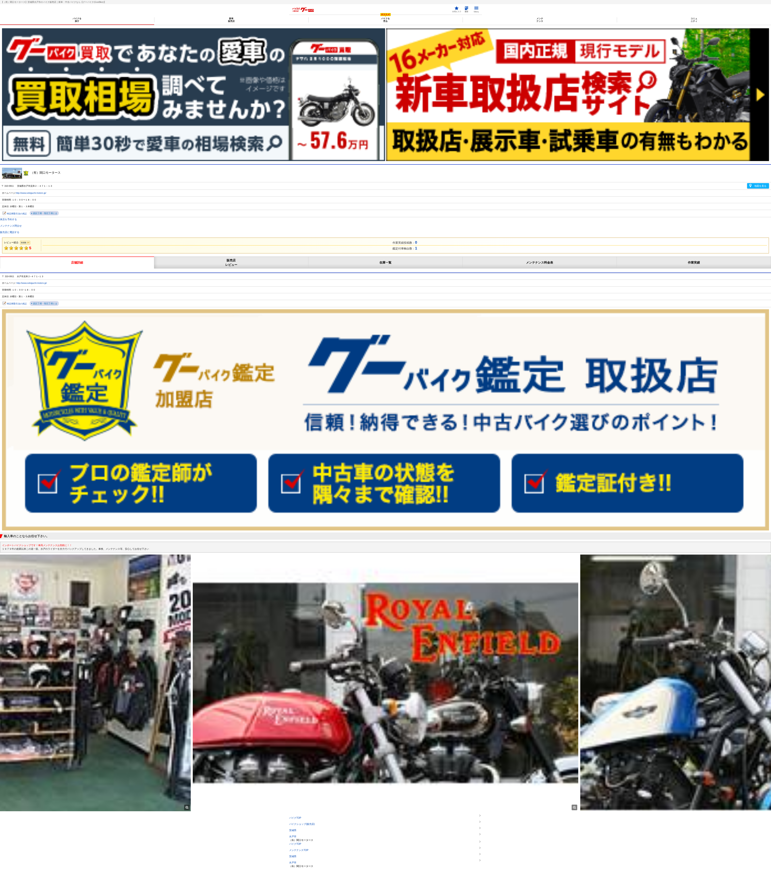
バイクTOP (295, 817)
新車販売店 (231, 19)
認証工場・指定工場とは (45, 213)
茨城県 (292, 830)
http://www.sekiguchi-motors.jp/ (31, 193)
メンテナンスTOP (298, 850)
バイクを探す (77, 19)
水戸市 (292, 836)
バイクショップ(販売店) (302, 824)
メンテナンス (539, 19)
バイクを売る (385, 19)
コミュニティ (694, 19)
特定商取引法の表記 (17, 213)
